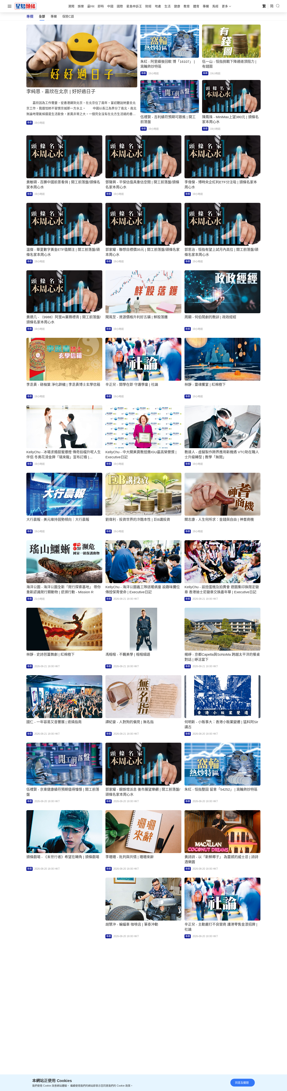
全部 (42, 16)
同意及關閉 (242, 1082)
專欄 (54, 16)
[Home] (25, 6)
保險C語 (68, 16)
